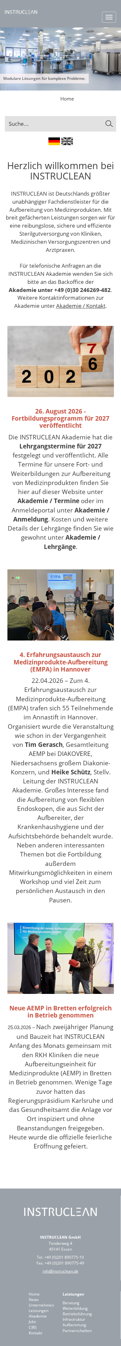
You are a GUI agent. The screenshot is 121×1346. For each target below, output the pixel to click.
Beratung (71, 1303)
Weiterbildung (75, 1308)
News (34, 1299)
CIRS (33, 1327)
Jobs (32, 1321)
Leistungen (38, 1310)
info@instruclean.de (60, 1271)
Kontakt (35, 1333)
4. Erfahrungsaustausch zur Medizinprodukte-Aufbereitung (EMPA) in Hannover (61, 662)
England (67, 141)
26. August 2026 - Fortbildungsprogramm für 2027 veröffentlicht (60, 418)
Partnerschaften (77, 1330)
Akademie (38, 1316)
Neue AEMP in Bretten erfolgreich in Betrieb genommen (60, 1011)
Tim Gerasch (44, 744)
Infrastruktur (74, 1319)
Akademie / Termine (48, 501)
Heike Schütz (70, 772)
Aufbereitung (74, 1325)
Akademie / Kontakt (81, 305)
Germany (54, 141)
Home (67, 98)
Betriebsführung (77, 1314)
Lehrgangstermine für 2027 (60, 446)
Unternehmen (41, 1305)
